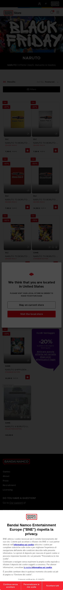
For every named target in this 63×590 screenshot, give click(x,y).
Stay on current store (31, 305)
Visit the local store (31, 314)
